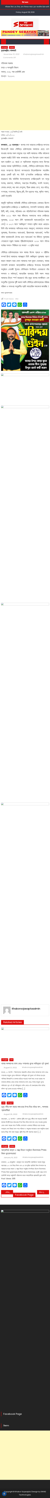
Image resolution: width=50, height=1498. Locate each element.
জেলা (11, 1060)
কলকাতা (12, 47)
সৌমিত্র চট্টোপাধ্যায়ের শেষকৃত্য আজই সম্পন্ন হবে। (9, 1192)
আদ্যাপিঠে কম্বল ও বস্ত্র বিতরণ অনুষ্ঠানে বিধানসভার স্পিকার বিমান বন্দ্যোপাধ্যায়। (23, 1151)
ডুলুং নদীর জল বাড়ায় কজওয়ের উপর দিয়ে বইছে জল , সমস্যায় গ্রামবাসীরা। (24, 1108)
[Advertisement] (25, 105)
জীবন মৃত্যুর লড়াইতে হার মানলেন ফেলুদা (44, 1192)
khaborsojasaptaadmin (33, 54)
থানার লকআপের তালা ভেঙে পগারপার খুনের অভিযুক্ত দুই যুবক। (25, 1063)
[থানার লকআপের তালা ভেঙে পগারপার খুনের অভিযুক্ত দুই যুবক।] (25, 1042)
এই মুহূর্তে (4, 47)
